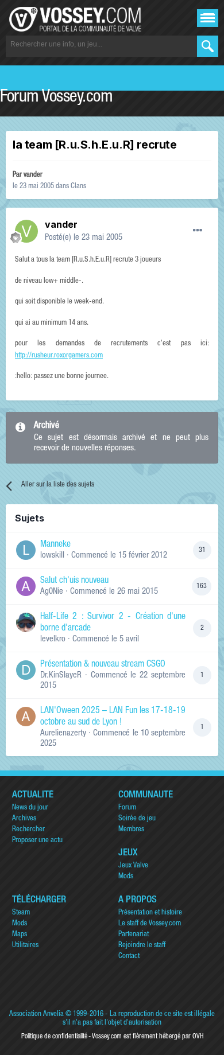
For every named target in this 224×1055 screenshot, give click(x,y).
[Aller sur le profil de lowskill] (26, 550)
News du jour (30, 808)
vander (33, 175)
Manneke (55, 545)
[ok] (207, 46)
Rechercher (28, 830)
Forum (127, 808)
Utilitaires (25, 945)
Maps (19, 935)
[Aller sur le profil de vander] (26, 231)
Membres (131, 830)
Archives (24, 819)
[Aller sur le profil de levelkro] (26, 622)
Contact (129, 956)
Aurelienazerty (63, 733)
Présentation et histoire (150, 913)
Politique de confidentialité (54, 1036)
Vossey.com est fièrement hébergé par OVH (147, 1036)
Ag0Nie (51, 591)
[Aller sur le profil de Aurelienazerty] (26, 716)
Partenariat (133, 935)
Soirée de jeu (137, 819)
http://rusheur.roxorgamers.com (59, 356)
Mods (125, 877)
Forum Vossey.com (56, 98)
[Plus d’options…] (197, 231)
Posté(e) (83, 237)
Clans (78, 186)
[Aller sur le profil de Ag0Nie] (26, 586)
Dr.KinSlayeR (61, 675)
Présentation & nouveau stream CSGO (102, 664)
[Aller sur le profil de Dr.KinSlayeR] (26, 670)
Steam (21, 913)
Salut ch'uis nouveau (74, 581)
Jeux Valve (133, 866)
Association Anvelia (36, 1014)
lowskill (52, 555)
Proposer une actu (37, 840)
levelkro (52, 639)
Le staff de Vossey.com (149, 924)
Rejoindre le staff (141, 945)
